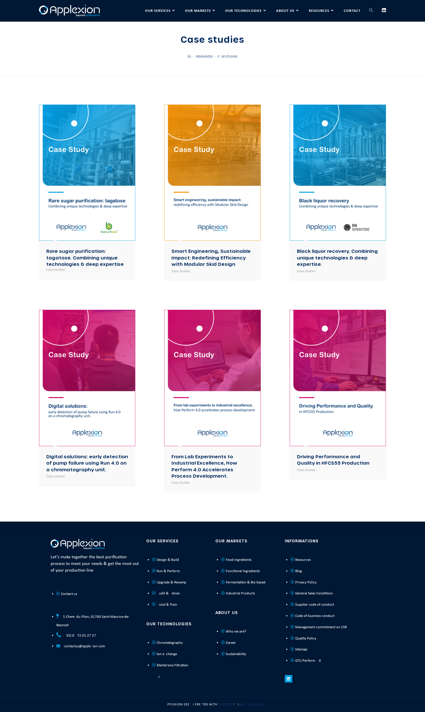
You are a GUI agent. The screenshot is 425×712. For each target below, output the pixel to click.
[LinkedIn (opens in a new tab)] (384, 10)
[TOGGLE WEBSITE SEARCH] (371, 10)
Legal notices (251, 704)
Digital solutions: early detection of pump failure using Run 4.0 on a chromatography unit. (87, 463)
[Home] (189, 56)
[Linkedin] (288, 679)
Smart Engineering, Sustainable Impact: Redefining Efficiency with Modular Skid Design (211, 257)
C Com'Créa (227, 704)
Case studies (227, 56)
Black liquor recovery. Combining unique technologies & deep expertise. (337, 257)
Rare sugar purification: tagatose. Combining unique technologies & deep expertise (85, 257)
